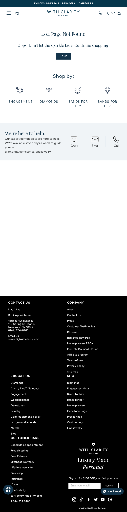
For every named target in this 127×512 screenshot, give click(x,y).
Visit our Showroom (20, 320)
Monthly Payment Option (82, 349)
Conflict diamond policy (26, 416)
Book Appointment (20, 315)
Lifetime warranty (22, 467)
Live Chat (14, 309)
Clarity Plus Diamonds (25, 388)
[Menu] (8, 13)
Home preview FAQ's (80, 343)
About (71, 309)
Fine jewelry (74, 428)
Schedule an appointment (27, 444)
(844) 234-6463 (18, 330)
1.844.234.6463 (20, 501)
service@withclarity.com (23, 339)
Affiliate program (77, 354)
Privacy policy (76, 365)
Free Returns (19, 456)
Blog (13, 433)
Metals (15, 428)
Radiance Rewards (78, 337)
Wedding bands (20, 399)
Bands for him (75, 394)
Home (63, 56)
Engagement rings (78, 388)
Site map (72, 371)
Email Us (13, 335)
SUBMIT (110, 486)
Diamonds (17, 382)
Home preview (76, 405)
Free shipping (19, 450)
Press (70, 320)
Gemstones (18, 405)
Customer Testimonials (81, 326)
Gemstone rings (77, 411)
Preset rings (74, 416)
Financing (17, 473)
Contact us (74, 315)
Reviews (72, 332)
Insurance (17, 478)
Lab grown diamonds (23, 422)
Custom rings (75, 422)
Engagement (18, 394)
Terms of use (75, 360)
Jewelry (16, 411)
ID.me (14, 484)
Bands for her (75, 399)
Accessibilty (18, 490)
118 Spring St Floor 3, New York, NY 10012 (21, 325)
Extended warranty (22, 461)
